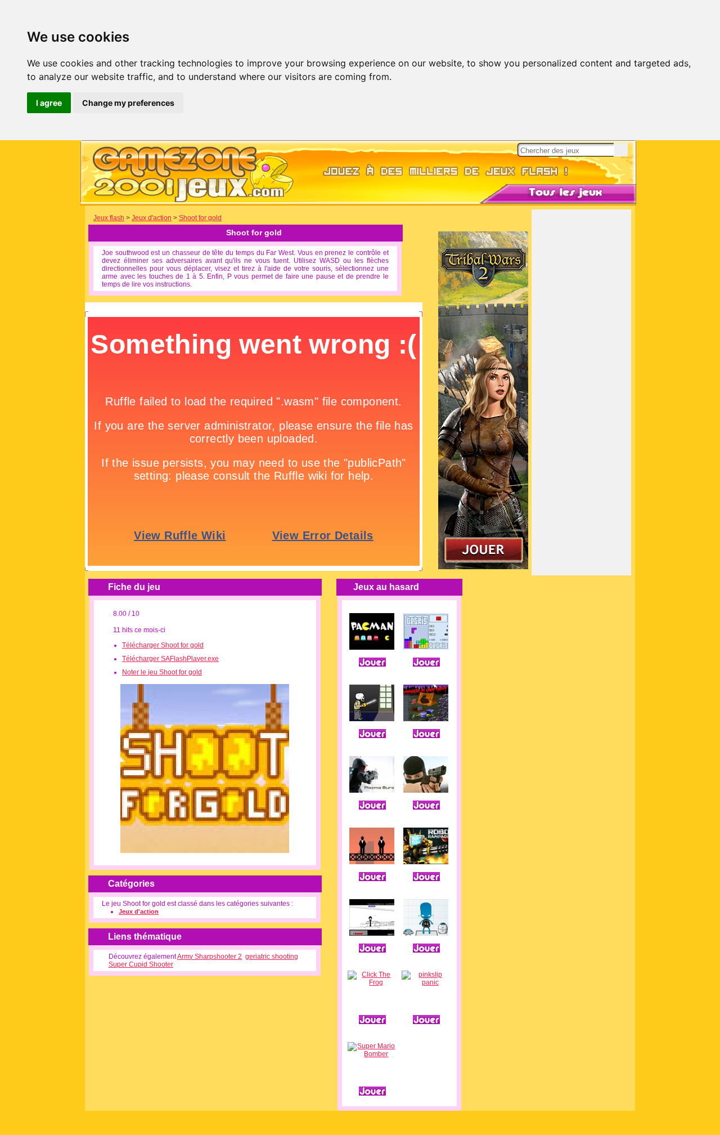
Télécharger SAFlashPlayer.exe (170, 659)
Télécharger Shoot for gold (163, 645)
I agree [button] (49, 103)
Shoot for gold (200, 218)
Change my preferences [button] (128, 103)
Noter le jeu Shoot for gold (162, 672)
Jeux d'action (152, 218)
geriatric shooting (271, 956)
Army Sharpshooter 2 (209, 956)
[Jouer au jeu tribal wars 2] (483, 567)
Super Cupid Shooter (141, 964)
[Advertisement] (582, 400)
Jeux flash (108, 218)
